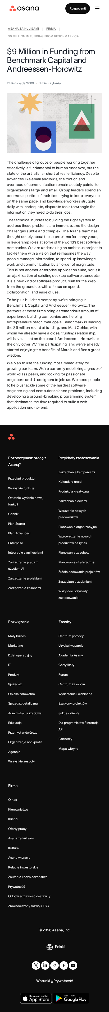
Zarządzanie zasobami (24, 588)
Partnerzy (65, 738)
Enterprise (15, 543)
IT (9, 664)
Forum (63, 674)
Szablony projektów (72, 703)
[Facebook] (64, 965)
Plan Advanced (19, 533)
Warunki (43, 981)
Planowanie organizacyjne (77, 526)
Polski (60, 947)
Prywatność (16, 886)
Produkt (13, 674)
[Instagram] (54, 965)
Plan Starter (16, 523)
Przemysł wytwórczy (22, 732)
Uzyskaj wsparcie (71, 645)
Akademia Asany (70, 655)
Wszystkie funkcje (21, 488)
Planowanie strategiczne (76, 562)
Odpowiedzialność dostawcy (29, 896)
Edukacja (15, 722)
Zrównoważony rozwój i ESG (28, 906)
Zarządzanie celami (72, 501)
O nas (12, 799)
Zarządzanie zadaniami (75, 581)
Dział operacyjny (20, 655)
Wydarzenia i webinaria (75, 694)
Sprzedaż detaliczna (23, 703)
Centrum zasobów (71, 684)
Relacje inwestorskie (23, 867)
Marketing (15, 645)
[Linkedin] (45, 965)
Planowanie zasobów (73, 552)
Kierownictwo (18, 809)
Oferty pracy (17, 828)
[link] (23, 29)
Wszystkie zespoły (21, 761)
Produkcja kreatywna (73, 491)
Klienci (13, 819)
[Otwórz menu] (97, 8)
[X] (36, 965)
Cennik (13, 514)
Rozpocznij (78, 8)
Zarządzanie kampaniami (76, 472)
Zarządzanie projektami (25, 578)
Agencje (14, 751)
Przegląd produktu (21, 478)
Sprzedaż (15, 684)
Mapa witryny (68, 748)
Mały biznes (17, 636)
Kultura (13, 848)
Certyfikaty (66, 664)
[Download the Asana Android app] (71, 998)
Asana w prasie (19, 857)
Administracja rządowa (25, 713)
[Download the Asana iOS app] (36, 998)
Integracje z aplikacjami (25, 552)
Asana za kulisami (21, 838)
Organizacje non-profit (25, 742)
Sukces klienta (69, 713)
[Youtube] (73, 965)
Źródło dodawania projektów (79, 571)
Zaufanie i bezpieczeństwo (27, 876)
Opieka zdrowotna (21, 694)
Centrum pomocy (71, 636)
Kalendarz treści (70, 481)
